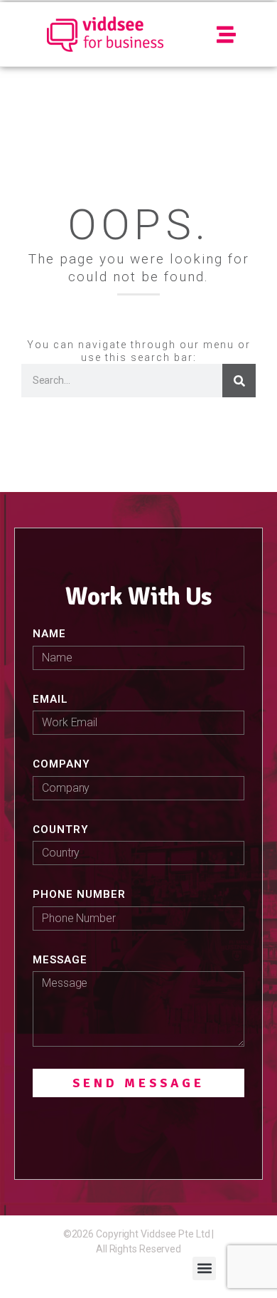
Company (61, 764)
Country (61, 829)
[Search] (239, 380)
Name (49, 633)
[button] (226, 34)
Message (60, 959)
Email (50, 699)
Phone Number (79, 894)
